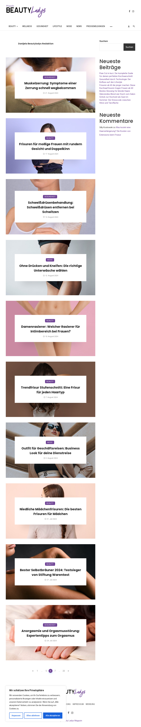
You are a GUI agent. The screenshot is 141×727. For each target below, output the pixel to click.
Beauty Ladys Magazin (72, 720)
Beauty (12, 26)
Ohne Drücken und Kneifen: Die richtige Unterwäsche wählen (50, 268)
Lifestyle (57, 26)
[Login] (128, 26)
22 (64, 671)
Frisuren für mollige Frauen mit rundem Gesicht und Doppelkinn (50, 146)
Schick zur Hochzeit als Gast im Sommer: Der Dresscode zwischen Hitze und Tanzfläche (115, 100)
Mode (69, 26)
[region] (36, 703)
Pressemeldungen (95, 26)
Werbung (90, 704)
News (79, 26)
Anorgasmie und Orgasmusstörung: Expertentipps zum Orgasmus (50, 633)
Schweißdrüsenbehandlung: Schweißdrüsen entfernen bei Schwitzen (50, 207)
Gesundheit (42, 26)
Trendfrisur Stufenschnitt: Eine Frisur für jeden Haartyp (50, 389)
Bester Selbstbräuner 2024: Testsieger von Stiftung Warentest (50, 572)
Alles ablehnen (33, 715)
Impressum (78, 704)
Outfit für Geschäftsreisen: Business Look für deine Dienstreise (50, 450)
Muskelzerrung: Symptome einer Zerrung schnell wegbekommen (50, 85)
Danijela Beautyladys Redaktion (35, 43)
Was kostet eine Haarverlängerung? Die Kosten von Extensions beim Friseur (115, 131)
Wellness (27, 26)
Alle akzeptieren (53, 715)
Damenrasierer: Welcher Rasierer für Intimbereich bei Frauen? (50, 329)
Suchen (103, 41)
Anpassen (16, 715)
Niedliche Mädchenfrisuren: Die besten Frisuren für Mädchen (51, 511)
